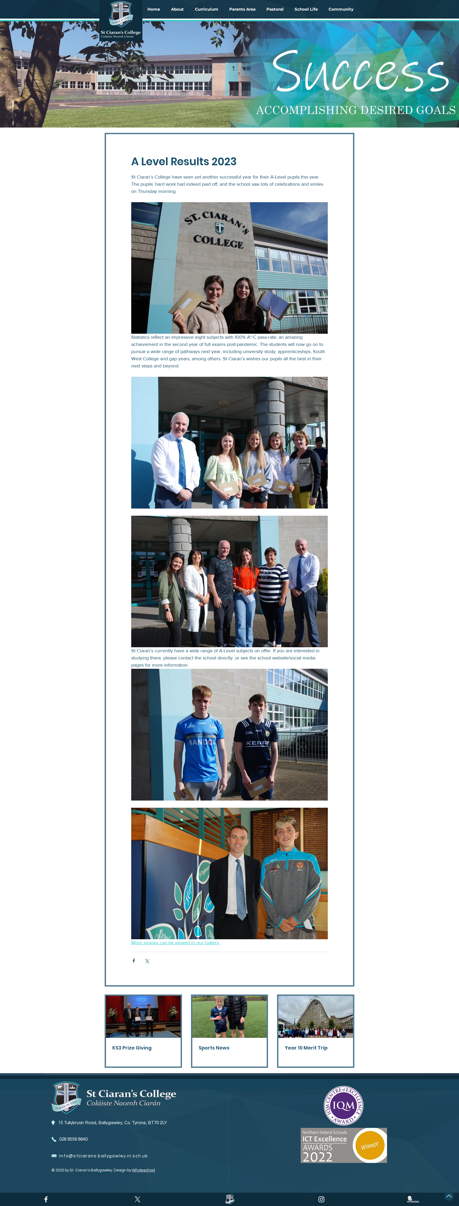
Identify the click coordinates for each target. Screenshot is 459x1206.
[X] (138, 1199)
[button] (177, 9)
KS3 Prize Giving (132, 1047)
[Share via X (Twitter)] (146, 960)
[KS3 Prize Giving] (143, 1017)
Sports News (214, 1047)
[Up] (449, 1196)
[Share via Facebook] (133, 960)
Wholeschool (143, 1170)
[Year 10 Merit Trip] (315, 1017)
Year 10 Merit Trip (306, 1047)
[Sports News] (229, 1017)
